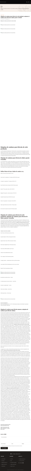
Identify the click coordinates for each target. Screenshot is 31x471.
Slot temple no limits (7, 223)
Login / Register (29, 2)
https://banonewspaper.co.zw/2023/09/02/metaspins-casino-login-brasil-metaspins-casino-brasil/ (15, 351)
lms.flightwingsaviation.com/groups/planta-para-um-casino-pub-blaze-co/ (11, 391)
